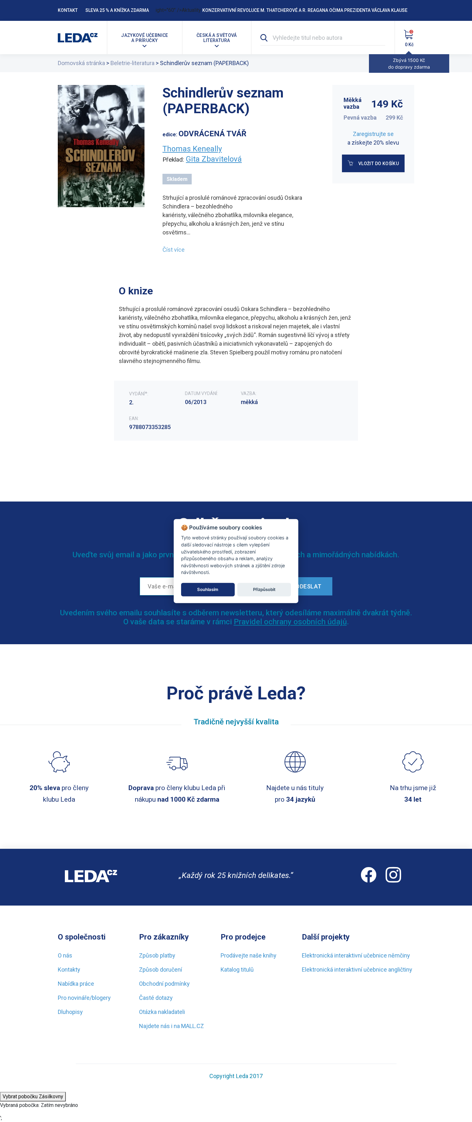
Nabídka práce (76, 983)
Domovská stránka (81, 63)
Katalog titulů (237, 969)
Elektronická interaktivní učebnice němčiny (356, 955)
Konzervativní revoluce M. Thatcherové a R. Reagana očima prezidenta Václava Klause (304, 10)
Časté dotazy (156, 997)
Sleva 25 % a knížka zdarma (117, 10)
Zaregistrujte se (373, 134)
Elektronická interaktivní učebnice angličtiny (357, 969)
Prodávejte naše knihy (248, 955)
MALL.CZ (192, 1026)
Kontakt (68, 10)
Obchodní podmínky (164, 983)
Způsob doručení (160, 969)
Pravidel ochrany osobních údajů (290, 621)
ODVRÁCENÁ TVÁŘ (212, 133)
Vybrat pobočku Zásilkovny (33, 1096)
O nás (65, 955)
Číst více (173, 249)
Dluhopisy (70, 1011)
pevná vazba (360, 117)
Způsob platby (157, 955)
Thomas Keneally (192, 148)
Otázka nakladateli (162, 1011)
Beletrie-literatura (132, 63)
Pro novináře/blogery (84, 997)
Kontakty (69, 969)
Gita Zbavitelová (214, 159)
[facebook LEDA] (368, 877)
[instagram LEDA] (393, 877)
